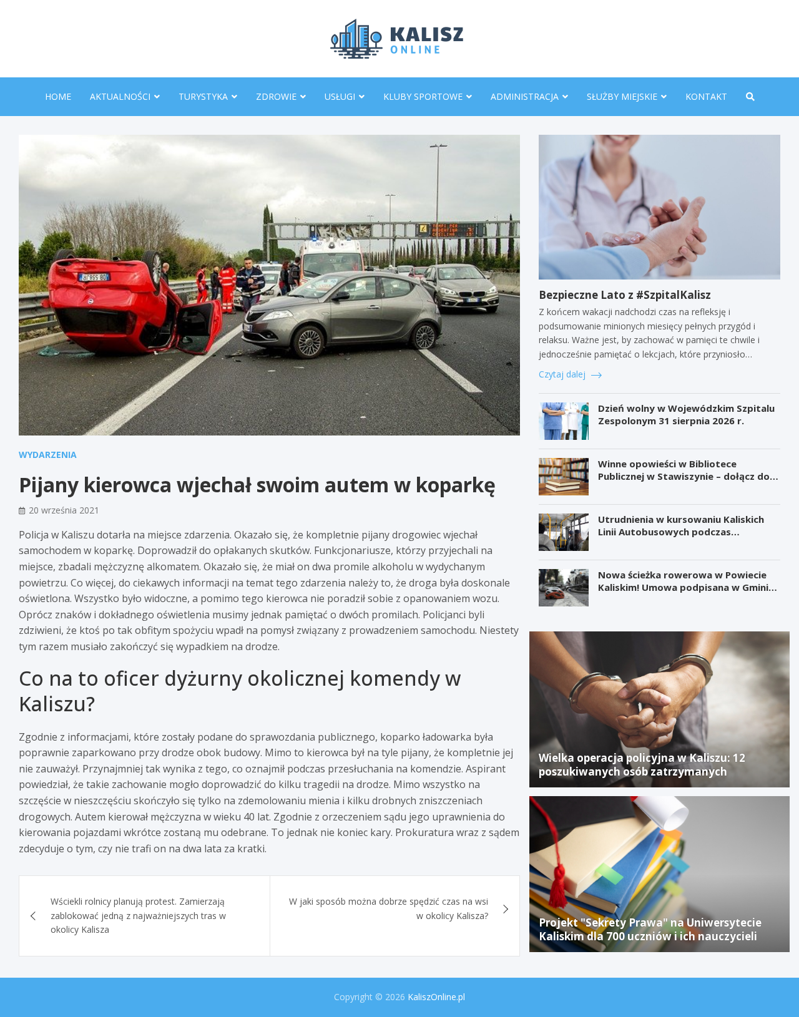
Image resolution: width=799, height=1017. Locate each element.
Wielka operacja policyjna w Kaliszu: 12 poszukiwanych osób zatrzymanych (642, 765)
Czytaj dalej (563, 374)
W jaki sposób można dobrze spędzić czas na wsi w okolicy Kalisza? (388, 908)
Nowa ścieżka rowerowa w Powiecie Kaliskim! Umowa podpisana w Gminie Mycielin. (686, 586)
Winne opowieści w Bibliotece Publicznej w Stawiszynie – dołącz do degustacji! (684, 475)
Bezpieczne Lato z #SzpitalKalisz (625, 295)
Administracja (525, 96)
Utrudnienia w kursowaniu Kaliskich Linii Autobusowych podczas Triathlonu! (681, 531)
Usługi (340, 96)
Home (58, 96)
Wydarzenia (48, 454)
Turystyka (203, 96)
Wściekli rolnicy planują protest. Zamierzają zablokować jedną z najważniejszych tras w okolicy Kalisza (138, 915)
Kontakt (706, 96)
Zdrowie (276, 96)
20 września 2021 (64, 510)
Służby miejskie (622, 96)
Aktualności (120, 96)
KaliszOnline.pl (436, 997)
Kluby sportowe (423, 96)
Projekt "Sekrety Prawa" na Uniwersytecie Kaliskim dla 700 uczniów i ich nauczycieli (650, 929)
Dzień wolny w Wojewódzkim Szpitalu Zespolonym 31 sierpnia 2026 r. (686, 414)
